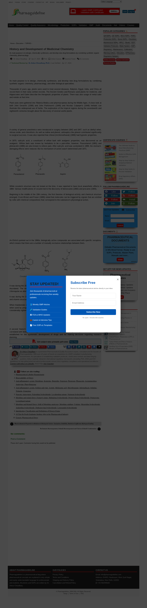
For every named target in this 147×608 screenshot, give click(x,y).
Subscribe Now (93, 312)
